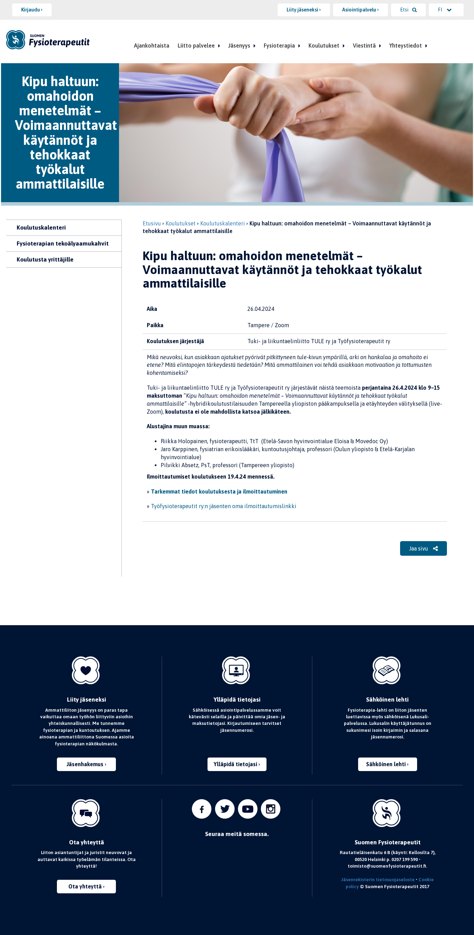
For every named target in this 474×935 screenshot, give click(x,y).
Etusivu (152, 223)
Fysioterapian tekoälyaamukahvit (63, 243)
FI (440, 10)
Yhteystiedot (405, 45)
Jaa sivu (419, 548)
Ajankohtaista (151, 45)
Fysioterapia (279, 45)
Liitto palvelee (196, 45)
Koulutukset (323, 45)
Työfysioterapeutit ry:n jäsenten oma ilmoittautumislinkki (223, 506)
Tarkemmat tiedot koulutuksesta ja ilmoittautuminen (219, 491)
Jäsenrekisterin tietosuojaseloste (378, 879)
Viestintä (364, 45)
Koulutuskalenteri (41, 227)
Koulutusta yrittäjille (45, 259)
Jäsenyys (239, 45)
